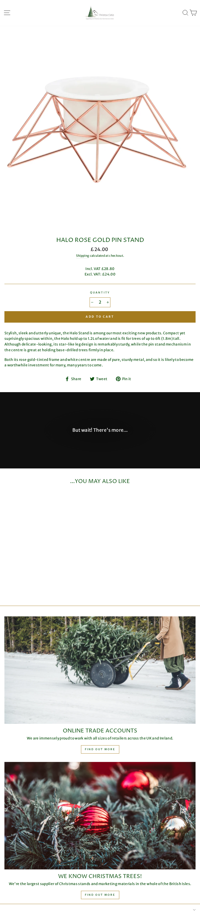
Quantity (100, 292)
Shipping (82, 256)
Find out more (100, 749)
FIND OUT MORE (100, 895)
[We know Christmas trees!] (100, 815)
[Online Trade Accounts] (100, 670)
